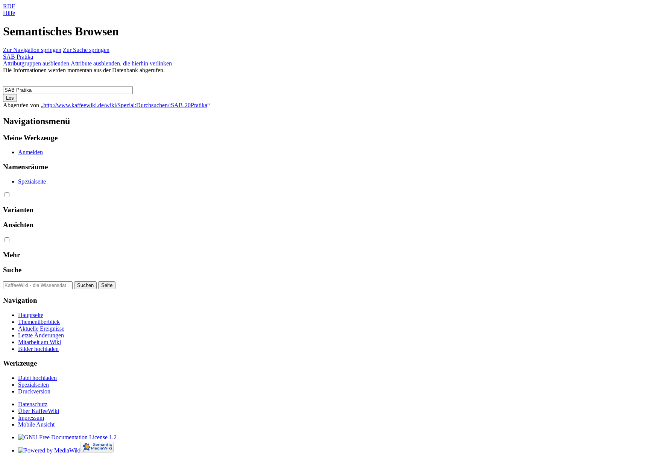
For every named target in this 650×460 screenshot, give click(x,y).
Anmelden (30, 152)
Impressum (31, 417)
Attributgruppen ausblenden (36, 63)
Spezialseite (32, 181)
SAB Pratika (18, 56)
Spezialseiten (33, 384)
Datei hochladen (37, 378)
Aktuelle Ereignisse (41, 328)
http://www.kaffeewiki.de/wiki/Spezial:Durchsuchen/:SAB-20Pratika (125, 105)
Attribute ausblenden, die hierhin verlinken (121, 63)
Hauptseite (30, 315)
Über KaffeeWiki (38, 411)
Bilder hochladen (38, 349)
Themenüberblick (39, 322)
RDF (9, 6)
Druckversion (34, 391)
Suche (12, 270)
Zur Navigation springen (32, 50)
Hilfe (9, 13)
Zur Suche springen (86, 50)
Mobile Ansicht (36, 424)
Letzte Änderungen (41, 335)
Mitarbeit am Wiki (39, 342)
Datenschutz (32, 404)
